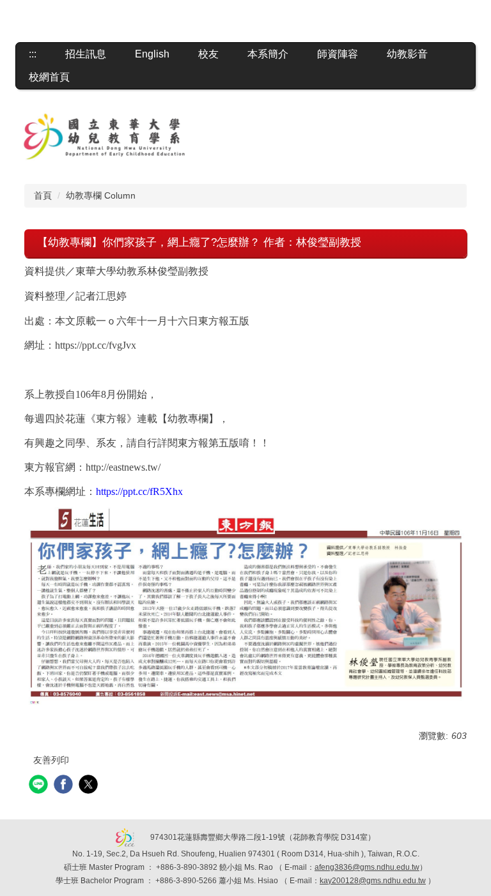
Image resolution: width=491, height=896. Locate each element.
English (152, 54)
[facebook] (65, 786)
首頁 (43, 195)
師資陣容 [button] (337, 54)
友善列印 (51, 760)
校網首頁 (49, 77)
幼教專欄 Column (101, 195)
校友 (208, 54)
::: (32, 54)
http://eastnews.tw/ (123, 467)
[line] (40, 786)
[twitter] (90, 786)
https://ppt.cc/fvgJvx (95, 345)
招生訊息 (85, 54)
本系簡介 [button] (267, 54)
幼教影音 (407, 54)
